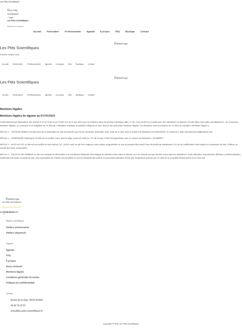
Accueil (37, 31)
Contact (144, 31)
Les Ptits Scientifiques (10, 2)
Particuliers (53, 31)
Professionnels (73, 31)
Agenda (91, 31)
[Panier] (9, 39)
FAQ (117, 31)
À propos (105, 31)
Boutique (130, 31)
